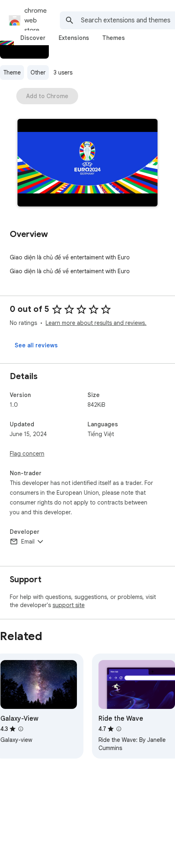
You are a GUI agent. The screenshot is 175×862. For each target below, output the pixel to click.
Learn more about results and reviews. (96, 323)
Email (28, 541)
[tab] (33, 38)
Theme (12, 72)
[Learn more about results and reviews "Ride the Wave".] (119, 729)
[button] (87, 163)
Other (38, 72)
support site (68, 605)
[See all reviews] (36, 345)
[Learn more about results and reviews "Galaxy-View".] (21, 729)
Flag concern (27, 453)
